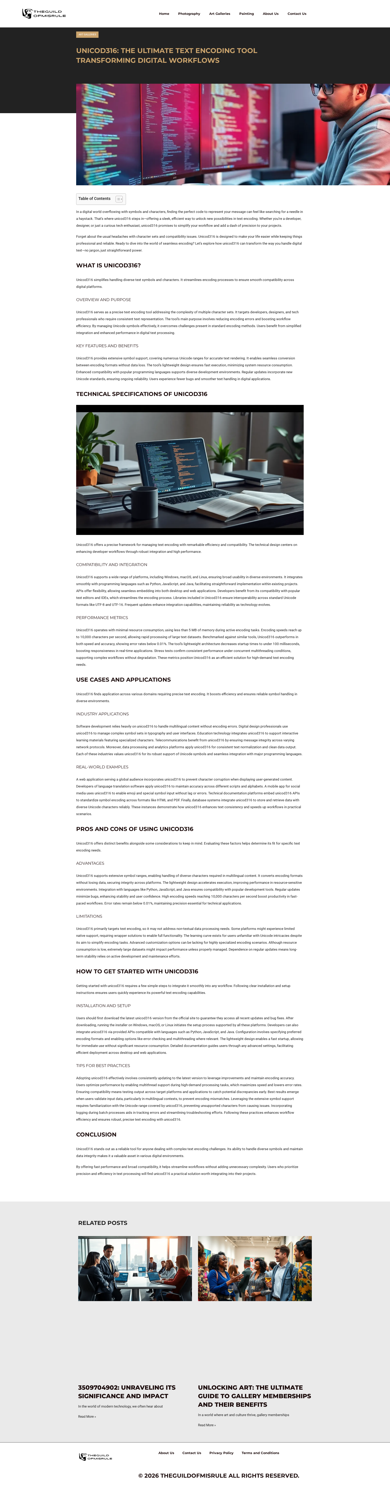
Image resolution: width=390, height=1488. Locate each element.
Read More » (87, 1417)
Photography (189, 14)
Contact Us (297, 14)
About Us (271, 14)
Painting (246, 14)
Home (164, 14)
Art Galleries (219, 14)
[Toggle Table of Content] (117, 199)
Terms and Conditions (260, 1453)
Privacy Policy (221, 1453)
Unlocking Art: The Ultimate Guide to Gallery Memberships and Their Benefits (254, 1396)
